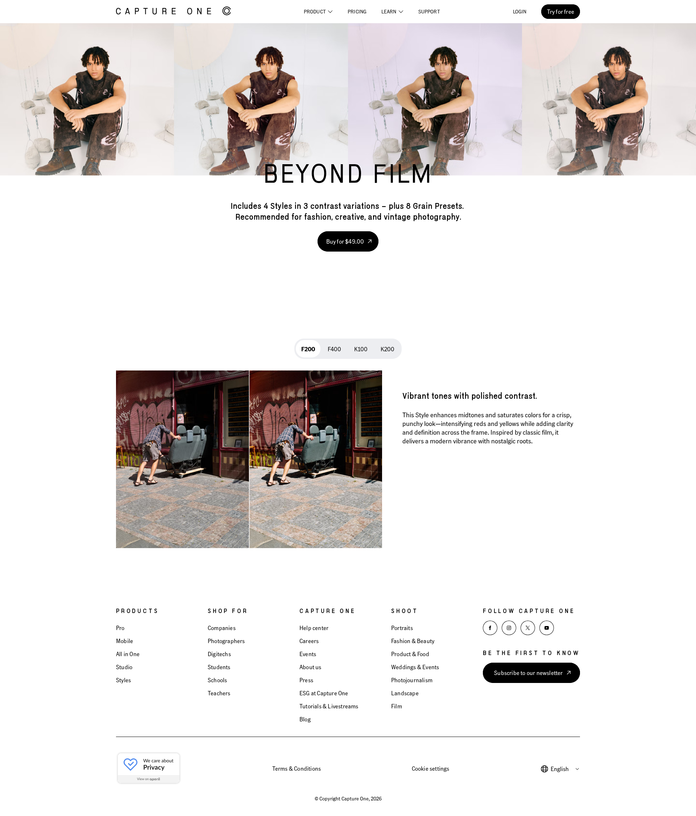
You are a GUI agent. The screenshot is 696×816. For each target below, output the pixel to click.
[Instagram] (509, 628)
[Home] (173, 12)
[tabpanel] (348, 454)
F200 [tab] (308, 349)
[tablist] (348, 349)
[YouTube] (546, 628)
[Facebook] (490, 628)
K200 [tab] (387, 349)
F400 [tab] (334, 349)
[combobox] (565, 769)
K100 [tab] (361, 349)
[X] (528, 628)
